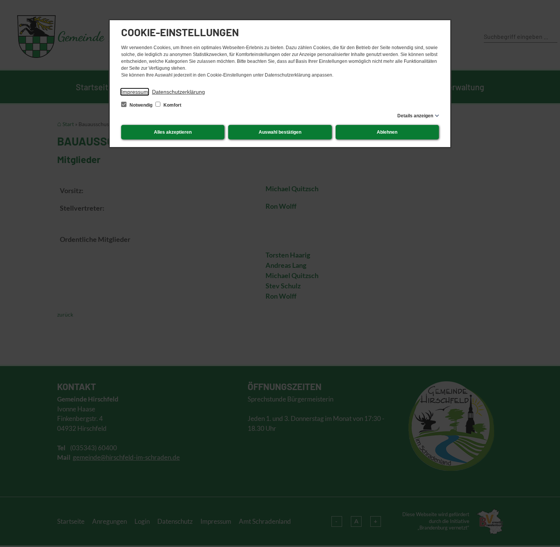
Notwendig (141, 105)
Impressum (134, 92)
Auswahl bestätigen (280, 132)
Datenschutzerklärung (178, 92)
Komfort (171, 105)
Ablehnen (387, 132)
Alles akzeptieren (173, 132)
